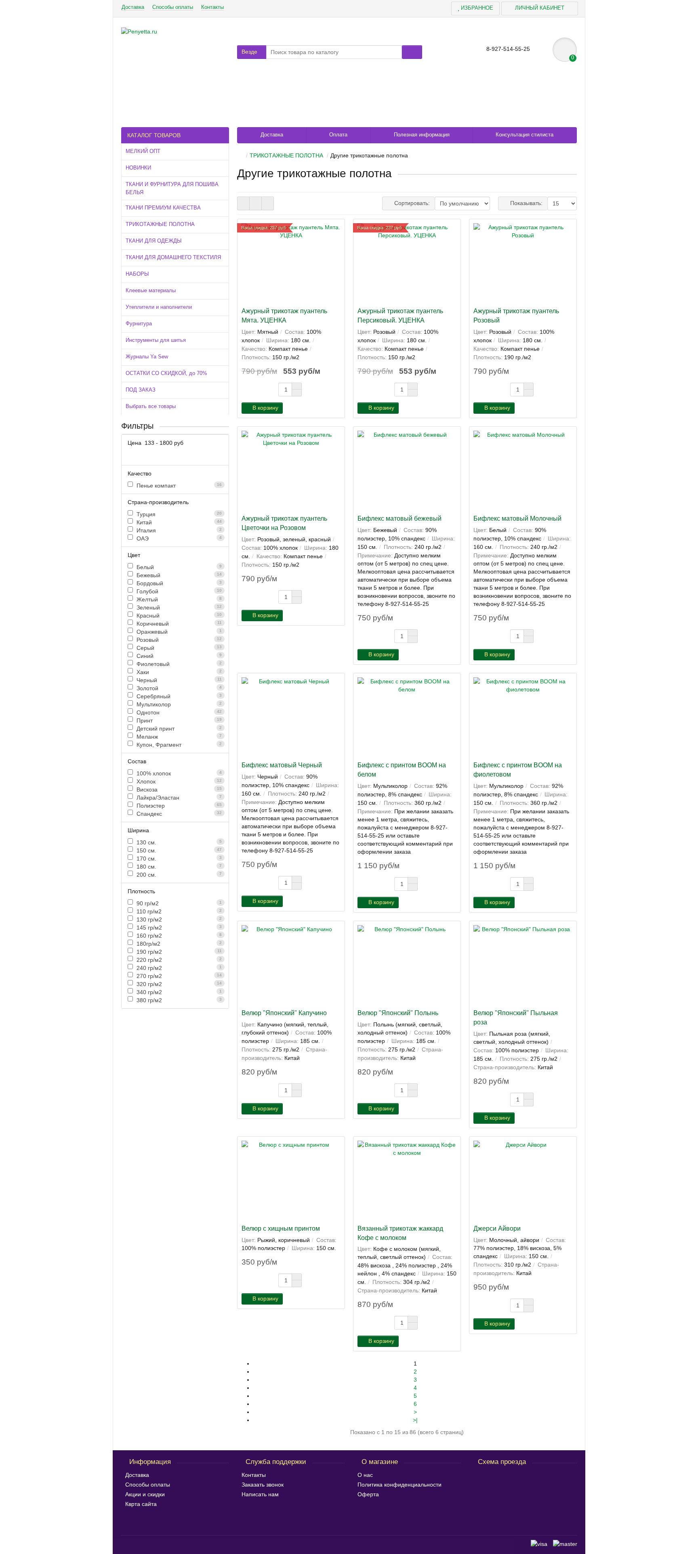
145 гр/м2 (178, 927)
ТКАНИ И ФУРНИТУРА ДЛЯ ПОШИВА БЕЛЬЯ (172, 188)
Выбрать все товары (151, 406)
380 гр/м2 (178, 1000)
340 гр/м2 (178, 992)
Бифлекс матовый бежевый (399, 518)
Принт (178, 720)
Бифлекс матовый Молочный (517, 518)
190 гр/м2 (178, 952)
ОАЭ (178, 538)
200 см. (178, 874)
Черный (178, 680)
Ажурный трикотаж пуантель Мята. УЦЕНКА (284, 315)
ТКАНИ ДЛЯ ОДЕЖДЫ (154, 241)
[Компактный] (267, 203)
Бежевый (178, 575)
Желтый (178, 599)
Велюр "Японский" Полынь (397, 1012)
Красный (178, 615)
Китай (178, 522)
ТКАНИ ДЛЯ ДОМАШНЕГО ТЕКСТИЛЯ (173, 257)
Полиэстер (178, 805)
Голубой (178, 591)
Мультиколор (178, 704)
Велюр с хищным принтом (281, 1228)
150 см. (178, 850)
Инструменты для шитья (156, 340)
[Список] (255, 203)
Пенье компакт (178, 485)
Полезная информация (422, 135)
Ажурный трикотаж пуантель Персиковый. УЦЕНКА (400, 315)
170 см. (178, 858)
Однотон (178, 712)
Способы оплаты (172, 7)
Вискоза (178, 789)
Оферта (368, 1494)
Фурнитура (139, 323)
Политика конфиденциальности (399, 1484)
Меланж (178, 736)
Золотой (178, 688)
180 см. (178, 866)
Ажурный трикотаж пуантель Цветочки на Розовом (284, 523)
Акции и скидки (145, 1494)
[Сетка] (243, 203)
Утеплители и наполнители (159, 307)
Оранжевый (178, 631)
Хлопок (178, 781)
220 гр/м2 (178, 960)
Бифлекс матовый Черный (282, 765)
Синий (178, 656)
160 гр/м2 (178, 935)
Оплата (338, 135)
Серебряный (178, 696)
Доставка (133, 7)
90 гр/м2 (178, 903)
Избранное (476, 8)
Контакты (212, 7)
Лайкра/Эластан (178, 797)
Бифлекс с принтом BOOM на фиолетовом (517, 769)
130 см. (178, 842)
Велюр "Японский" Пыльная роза (515, 1017)
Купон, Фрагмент (178, 744)
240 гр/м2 (178, 968)
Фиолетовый (178, 664)
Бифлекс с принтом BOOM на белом (401, 769)
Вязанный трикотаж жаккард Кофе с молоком (400, 1233)
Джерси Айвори (497, 1228)
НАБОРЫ (137, 274)
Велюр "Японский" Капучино (284, 1012)
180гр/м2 (178, 943)
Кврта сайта (141, 1504)
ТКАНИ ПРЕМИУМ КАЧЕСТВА (163, 208)
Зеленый (178, 607)
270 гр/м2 (178, 976)
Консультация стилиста (524, 135)
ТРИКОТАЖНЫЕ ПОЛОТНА (160, 224)
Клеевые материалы (151, 290)
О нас (365, 1475)
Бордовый (178, 583)
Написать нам (260, 1494)
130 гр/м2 (178, 919)
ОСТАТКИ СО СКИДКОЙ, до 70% (166, 373)
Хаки (178, 672)
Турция (178, 514)
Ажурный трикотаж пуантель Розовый (516, 315)
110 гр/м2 (178, 911)
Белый (178, 567)
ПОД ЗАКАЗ (141, 390)
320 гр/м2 (178, 984)
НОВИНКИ (138, 168)
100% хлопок (178, 773)
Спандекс (178, 814)
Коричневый (178, 623)
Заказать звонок (263, 1484)
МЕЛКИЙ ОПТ (143, 151)
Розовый (178, 640)
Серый (178, 648)
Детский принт (178, 728)
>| (415, 1420)
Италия (178, 530)
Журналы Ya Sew (147, 357)
